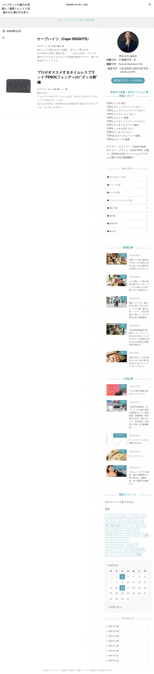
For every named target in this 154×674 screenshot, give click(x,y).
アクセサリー (117, 177)
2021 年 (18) (113, 651)
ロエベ (124, 521)
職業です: (112, 64)
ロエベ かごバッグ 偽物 (127, 135)
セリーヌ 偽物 (122, 139)
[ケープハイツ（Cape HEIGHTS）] (3, 38)
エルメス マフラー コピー (118, 549)
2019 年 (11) (113, 660)
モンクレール (136, 521)
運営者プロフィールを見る (128, 80)
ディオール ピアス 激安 (126, 125)
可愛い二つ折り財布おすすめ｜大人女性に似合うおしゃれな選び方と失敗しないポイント (139, 264)
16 (122, 588)
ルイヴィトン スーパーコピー (129, 121)
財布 (113, 223)
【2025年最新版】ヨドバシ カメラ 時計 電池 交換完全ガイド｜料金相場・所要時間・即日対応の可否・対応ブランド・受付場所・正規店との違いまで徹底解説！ (139, 417)
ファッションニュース (120, 200)
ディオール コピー (123, 132)
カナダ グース (112, 535)
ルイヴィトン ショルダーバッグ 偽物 (123, 554)
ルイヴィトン (112, 521)
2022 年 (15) (113, 646)
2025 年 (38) (113, 631)
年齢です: (112, 59)
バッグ (114, 192)
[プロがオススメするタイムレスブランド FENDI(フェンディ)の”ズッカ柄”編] (18, 101)
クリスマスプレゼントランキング (121, 545)
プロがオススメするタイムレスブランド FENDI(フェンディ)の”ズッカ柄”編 (67, 77)
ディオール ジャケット (117, 540)
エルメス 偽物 (120, 117)
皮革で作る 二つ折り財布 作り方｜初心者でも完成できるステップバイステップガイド (139, 361)
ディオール (122, 530)
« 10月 (111, 607)
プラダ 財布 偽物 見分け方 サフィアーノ (138, 392)
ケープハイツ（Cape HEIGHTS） (64, 38)
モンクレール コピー (124, 114)
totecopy (138, 549)
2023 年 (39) (113, 641)
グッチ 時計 (119, 103)
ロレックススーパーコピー (127, 107)
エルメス (110, 530)
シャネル (134, 530)
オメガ (141, 525)
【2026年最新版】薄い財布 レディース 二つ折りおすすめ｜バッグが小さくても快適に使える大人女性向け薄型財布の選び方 (139, 337)
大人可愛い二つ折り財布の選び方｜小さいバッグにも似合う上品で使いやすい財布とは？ (139, 285)
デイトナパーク (136, 456)
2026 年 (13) (113, 626)
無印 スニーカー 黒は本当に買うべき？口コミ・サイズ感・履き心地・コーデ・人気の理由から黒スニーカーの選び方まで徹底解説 (139, 310)
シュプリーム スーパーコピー (129, 110)
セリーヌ (140, 516)
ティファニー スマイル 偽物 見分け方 (139, 441)
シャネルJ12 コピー (124, 128)
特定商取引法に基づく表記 (77, 4)
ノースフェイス (113, 516)
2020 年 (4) (113, 655)
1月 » (119, 607)
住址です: (113, 68)
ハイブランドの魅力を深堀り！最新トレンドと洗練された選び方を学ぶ (16, 8)
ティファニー (128, 535)
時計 (113, 208)
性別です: (127, 59)
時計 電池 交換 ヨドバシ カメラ (121, 525)
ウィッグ (114, 185)
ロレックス (128, 516)
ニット (140, 535)
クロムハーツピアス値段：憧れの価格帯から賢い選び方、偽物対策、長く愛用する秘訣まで (139, 478)
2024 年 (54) (113, 636)
